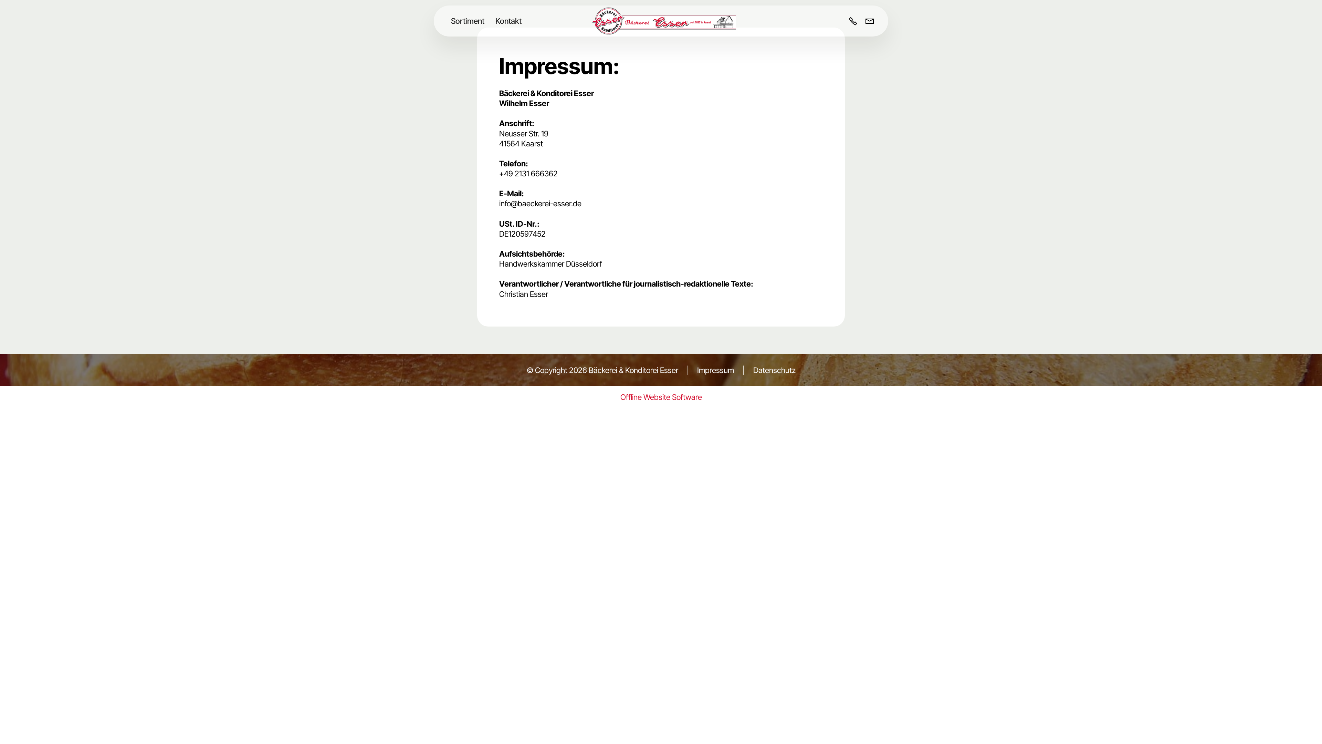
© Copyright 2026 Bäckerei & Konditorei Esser (602, 370)
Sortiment (467, 20)
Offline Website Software (661, 397)
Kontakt (508, 20)
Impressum (715, 370)
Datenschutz (774, 370)
